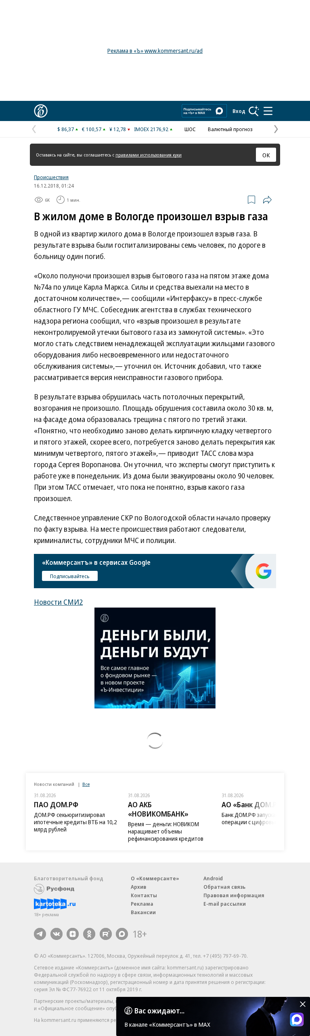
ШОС (190, 129)
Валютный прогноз (230, 129)
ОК (266, 155)
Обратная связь (224, 886)
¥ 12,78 (117, 129)
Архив (138, 886)
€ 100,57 (91, 129)
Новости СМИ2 (58, 602)
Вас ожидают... (159, 1010)
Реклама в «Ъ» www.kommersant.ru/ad (155, 50)
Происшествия (51, 177)
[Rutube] (106, 934)
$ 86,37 (65, 129)
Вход (238, 111)
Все (86, 784)
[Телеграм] (40, 934)
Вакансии (143, 912)
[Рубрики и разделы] (268, 111)
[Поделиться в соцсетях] (267, 200)
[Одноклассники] (89, 934)
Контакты (144, 895)
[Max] (122, 934)
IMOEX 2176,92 (151, 129)
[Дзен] (73, 934)
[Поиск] (254, 111)
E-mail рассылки (224, 903)
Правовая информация (233, 895)
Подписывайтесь (70, 576)
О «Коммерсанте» (155, 878)
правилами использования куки (148, 155)
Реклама (142, 903)
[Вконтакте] (56, 934)
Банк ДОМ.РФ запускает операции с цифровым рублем (260, 818)
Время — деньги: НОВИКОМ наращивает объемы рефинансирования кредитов (165, 831)
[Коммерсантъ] (41, 111)
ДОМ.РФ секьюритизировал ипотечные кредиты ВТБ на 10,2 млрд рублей (75, 822)
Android (213, 878)
